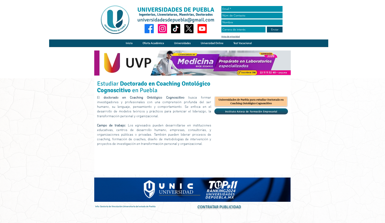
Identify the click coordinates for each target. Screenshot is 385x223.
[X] (189, 28)
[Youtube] (202, 28)
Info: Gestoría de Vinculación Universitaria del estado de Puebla (125, 206)
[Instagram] (162, 28)
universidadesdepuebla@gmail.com (175, 20)
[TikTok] (175, 28)
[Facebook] (149, 28)
